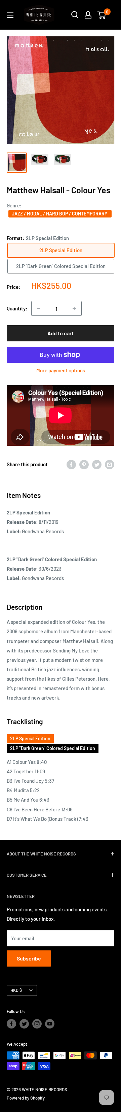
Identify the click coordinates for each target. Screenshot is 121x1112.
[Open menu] (10, 15)
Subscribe (29, 958)
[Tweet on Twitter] (97, 464)
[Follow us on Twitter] (24, 1024)
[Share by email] (109, 464)
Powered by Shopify (26, 1098)
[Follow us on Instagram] (37, 1024)
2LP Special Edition (30, 738)
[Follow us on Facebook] (11, 1024)
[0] (101, 15)
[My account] (88, 15)
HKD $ (16, 990)
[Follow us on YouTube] (49, 1024)
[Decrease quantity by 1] (39, 308)
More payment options (60, 370)
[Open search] (75, 15)
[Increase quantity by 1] (74, 308)
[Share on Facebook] (71, 464)
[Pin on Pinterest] (84, 464)
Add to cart (60, 333)
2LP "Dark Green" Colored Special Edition (52, 748)
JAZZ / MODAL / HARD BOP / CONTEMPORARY (60, 213)
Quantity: (17, 308)
